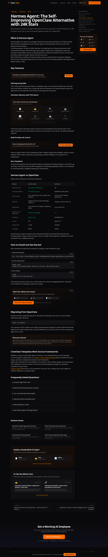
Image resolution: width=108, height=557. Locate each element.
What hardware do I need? (21, 404)
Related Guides (82, 27)
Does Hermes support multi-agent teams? (25, 410)
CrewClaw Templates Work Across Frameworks (87, 24)
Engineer (92, 42)
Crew (14, 3)
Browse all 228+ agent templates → (43, 463)
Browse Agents (88, 49)
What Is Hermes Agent (84, 14)
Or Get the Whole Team (84, 31)
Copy (71, 253)
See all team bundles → (42, 495)
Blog (69, 3)
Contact (74, 3)
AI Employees (54, 3)
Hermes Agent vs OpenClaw (86, 18)
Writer (91, 39)
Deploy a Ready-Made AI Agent (86, 29)
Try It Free (68, 75)
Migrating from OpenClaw (85, 22)
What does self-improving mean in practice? (26, 388)
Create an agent (16, 369)
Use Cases (62, 3)
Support (91, 45)
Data (83, 45)
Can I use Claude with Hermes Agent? (24, 393)
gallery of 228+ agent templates (45, 358)
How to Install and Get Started (86, 20)
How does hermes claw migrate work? (24, 399)
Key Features (82, 16)
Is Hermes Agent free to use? (22, 382)
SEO (82, 42)
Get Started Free (69, 554)
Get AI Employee (94, 3)
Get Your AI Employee (65, 145)
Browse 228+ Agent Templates (23, 302)
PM (82, 39)
